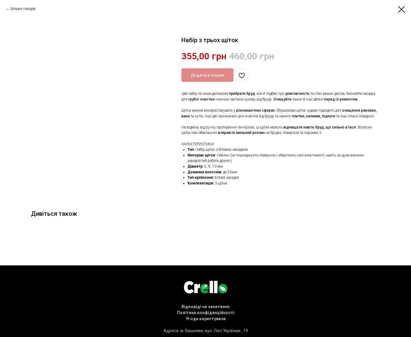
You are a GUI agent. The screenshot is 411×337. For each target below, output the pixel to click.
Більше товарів (23, 9)
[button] (205, 306)
